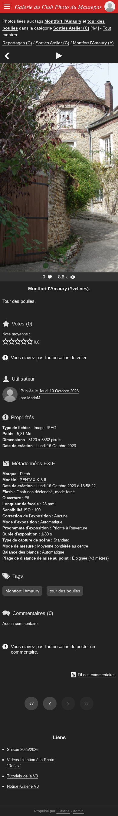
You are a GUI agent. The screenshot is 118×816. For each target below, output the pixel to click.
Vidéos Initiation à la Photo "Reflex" (30, 763)
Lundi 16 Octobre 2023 (56, 446)
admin (78, 811)
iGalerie (63, 811)
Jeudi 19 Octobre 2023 (59, 391)
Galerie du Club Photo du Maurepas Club (65, 7)
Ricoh (25, 474)
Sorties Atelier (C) (71, 28)
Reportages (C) (17, 42)
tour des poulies (65, 590)
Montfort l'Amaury (62, 21)
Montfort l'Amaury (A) (93, 42)
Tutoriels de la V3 (22, 776)
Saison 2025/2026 (22, 749)
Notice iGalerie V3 (23, 786)
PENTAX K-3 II (33, 480)
